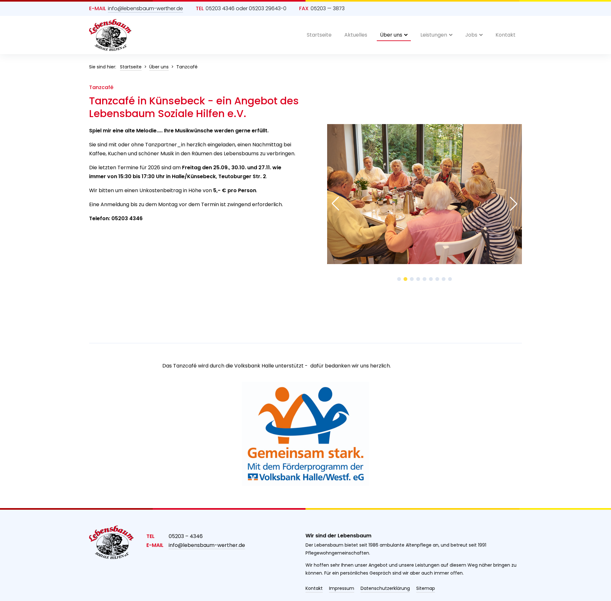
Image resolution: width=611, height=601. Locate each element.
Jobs (471, 34)
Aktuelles (355, 34)
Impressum (341, 588)
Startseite (319, 34)
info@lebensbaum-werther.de (145, 8)
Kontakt (505, 34)
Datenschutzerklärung (385, 588)
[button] (399, 279)
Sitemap (425, 588)
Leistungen (433, 34)
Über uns (391, 34)
